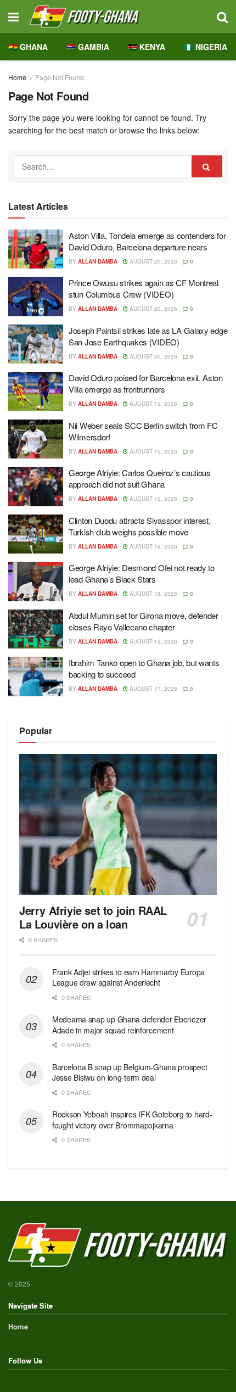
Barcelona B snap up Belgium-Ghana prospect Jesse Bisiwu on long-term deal (129, 1072)
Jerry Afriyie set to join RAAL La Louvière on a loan (93, 917)
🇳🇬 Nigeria (205, 46)
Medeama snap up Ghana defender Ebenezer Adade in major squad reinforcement (129, 1025)
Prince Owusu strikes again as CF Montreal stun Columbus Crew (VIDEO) (143, 288)
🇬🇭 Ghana (28, 46)
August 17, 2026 (152, 688)
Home (17, 77)
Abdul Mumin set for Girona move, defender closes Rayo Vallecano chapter (143, 621)
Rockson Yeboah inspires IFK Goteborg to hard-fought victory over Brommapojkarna (132, 1120)
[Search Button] (222, 16)
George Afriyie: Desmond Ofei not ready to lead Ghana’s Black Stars (142, 573)
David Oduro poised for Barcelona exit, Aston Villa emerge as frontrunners (146, 383)
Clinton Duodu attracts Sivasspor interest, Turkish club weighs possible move (139, 526)
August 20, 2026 (152, 261)
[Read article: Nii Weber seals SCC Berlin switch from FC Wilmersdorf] (35, 439)
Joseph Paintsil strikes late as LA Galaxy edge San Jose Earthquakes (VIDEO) (148, 336)
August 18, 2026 (152, 546)
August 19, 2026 (152, 403)
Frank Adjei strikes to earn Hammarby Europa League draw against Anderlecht (128, 977)
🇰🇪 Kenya (146, 46)
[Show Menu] (13, 16)
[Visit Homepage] (118, 16)
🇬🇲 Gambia (87, 46)
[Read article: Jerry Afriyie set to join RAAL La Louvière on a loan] (118, 824)
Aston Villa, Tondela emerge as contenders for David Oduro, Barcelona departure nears (147, 241)
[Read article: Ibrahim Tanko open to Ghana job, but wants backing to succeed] (35, 676)
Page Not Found (59, 77)
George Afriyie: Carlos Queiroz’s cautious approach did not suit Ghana (140, 478)
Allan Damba (97, 261)
